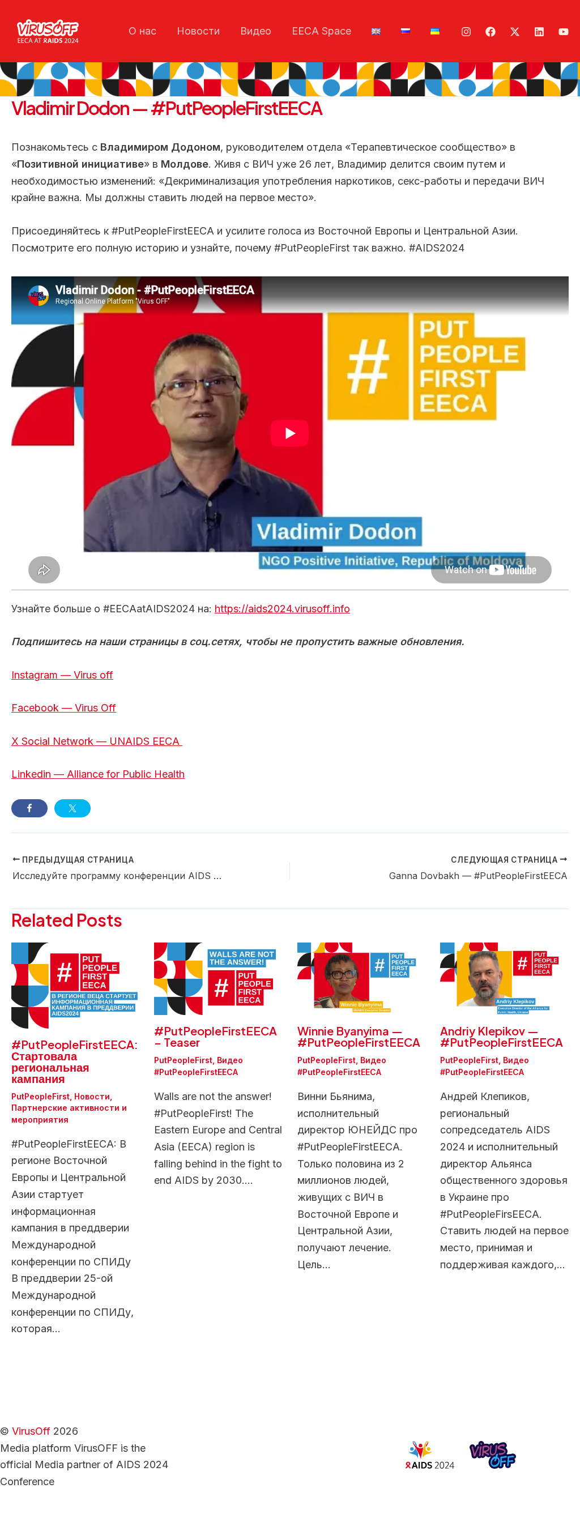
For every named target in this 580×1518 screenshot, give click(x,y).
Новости (198, 31)
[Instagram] (466, 32)
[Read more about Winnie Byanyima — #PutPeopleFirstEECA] (361, 978)
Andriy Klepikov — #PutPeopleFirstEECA (501, 1036)
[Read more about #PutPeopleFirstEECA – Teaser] (218, 978)
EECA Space (321, 31)
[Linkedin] (539, 32)
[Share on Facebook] (29, 808)
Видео (255, 31)
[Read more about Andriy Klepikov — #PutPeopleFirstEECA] (504, 978)
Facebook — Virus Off (63, 708)
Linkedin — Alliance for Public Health (98, 774)
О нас (142, 31)
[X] (515, 32)
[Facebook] (490, 32)
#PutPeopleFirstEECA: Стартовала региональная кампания (74, 1061)
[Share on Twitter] (72, 808)
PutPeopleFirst (40, 1096)
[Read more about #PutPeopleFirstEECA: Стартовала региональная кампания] (75, 985)
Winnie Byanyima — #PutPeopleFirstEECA (358, 1036)
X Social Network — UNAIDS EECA (96, 741)
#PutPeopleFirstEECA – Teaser (215, 1036)
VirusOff (31, 1431)
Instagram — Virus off (62, 675)
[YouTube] (563, 32)
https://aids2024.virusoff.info (282, 609)
